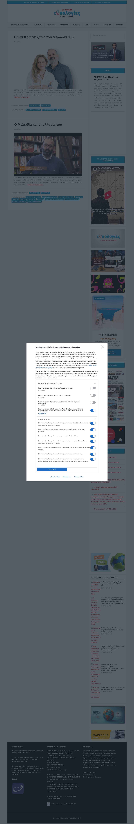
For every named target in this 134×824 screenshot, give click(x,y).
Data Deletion (55, 477)
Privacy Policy (78, 477)
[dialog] (67, 412)
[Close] (103, 347)
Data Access (67, 477)
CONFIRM (52, 469)
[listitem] (67, 383)
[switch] (93, 388)
